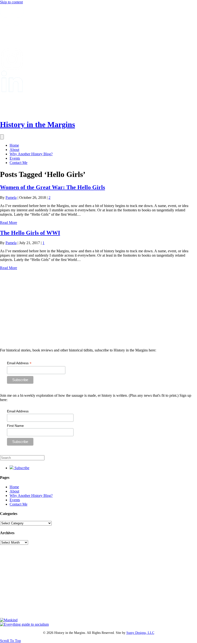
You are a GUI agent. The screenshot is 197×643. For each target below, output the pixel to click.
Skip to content (11, 2)
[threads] (12, 113)
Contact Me (18, 163)
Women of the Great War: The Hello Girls (52, 187)
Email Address (19, 363)
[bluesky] (12, 24)
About (14, 150)
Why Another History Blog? (31, 154)
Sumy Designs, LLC (140, 633)
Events (15, 158)
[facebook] (12, 46)
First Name (15, 426)
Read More (8, 223)
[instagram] (12, 68)
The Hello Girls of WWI (30, 233)
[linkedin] (12, 91)
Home (14, 145)
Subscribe (21, 468)
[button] (10, 641)
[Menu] (2, 136)
